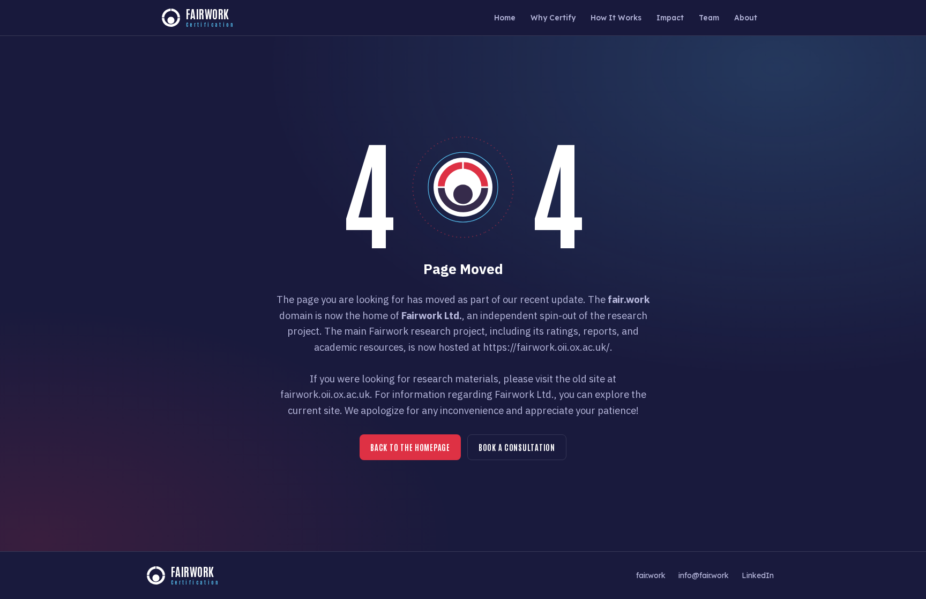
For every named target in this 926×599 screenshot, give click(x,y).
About (745, 17)
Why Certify (553, 17)
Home (505, 17)
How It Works (616, 17)
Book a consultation (517, 447)
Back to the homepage (410, 447)
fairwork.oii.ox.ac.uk (325, 394)
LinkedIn (758, 575)
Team (709, 17)
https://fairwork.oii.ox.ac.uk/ (546, 347)
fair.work (651, 575)
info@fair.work (703, 575)
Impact (670, 17)
